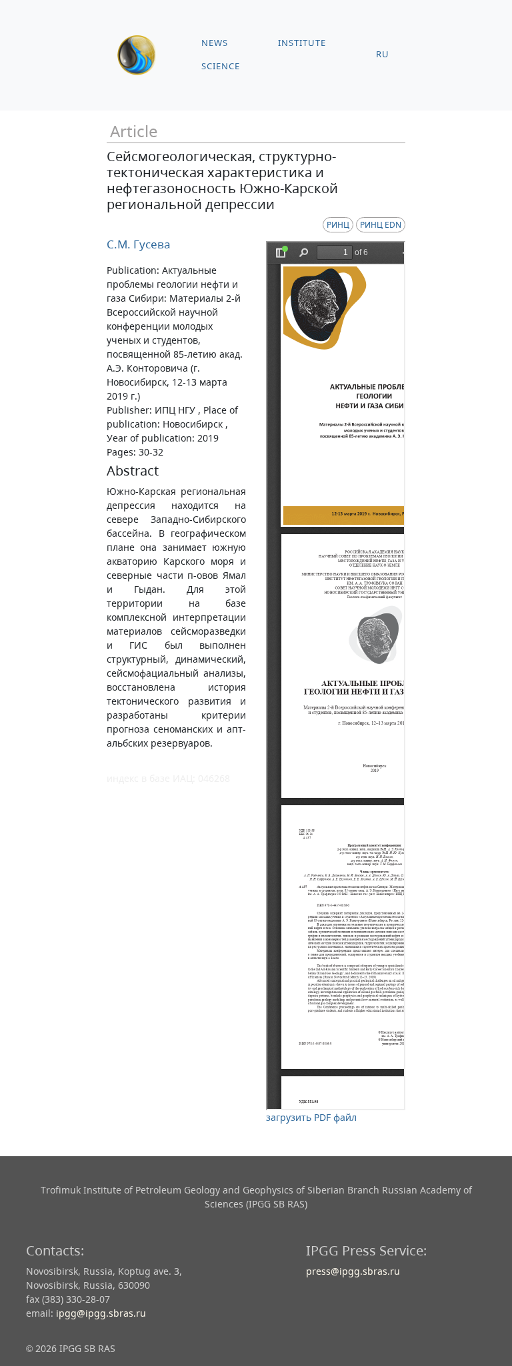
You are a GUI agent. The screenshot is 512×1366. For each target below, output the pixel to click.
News (214, 43)
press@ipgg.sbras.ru (353, 1271)
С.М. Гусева (139, 244)
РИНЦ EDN (380, 224)
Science (220, 66)
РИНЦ (338, 224)
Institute (302, 43)
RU (382, 54)
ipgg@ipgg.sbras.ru (101, 1313)
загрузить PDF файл (311, 1117)
